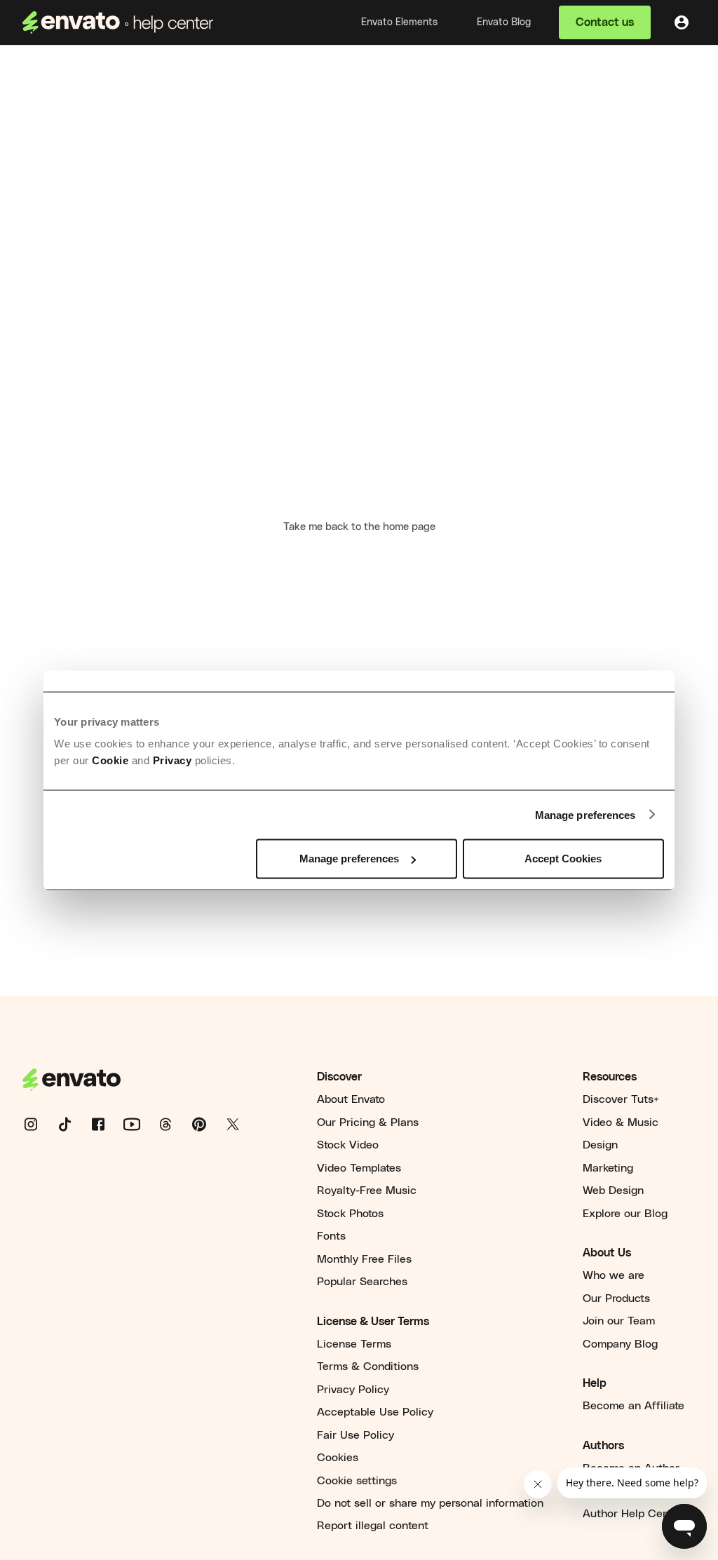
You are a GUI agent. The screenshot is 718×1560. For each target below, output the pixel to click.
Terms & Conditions (368, 1366)
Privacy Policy (353, 1389)
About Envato (351, 1099)
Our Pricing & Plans (368, 1122)
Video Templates (359, 1168)
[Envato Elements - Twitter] (241, 1124)
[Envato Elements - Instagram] (39, 1124)
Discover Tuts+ (621, 1099)
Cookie (110, 760)
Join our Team (619, 1321)
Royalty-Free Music (366, 1190)
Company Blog (620, 1344)
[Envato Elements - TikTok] (73, 1124)
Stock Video (348, 1145)
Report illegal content (372, 1525)
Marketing (608, 1168)
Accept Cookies (563, 858)
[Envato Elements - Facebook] (106, 1124)
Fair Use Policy (355, 1435)
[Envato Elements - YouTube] (140, 1124)
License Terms (354, 1344)
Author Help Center (633, 1513)
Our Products (616, 1298)
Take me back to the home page (359, 527)
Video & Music (620, 1122)
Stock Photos (350, 1213)
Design (600, 1145)
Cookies (337, 1457)
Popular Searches (362, 1281)
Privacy (172, 760)
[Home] (118, 22)
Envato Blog (504, 22)
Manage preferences (585, 814)
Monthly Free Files (364, 1259)
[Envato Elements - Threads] (174, 1124)
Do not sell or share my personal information (430, 1503)
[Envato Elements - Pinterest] (207, 1124)
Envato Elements (399, 22)
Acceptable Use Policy (375, 1412)
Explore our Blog (625, 1213)
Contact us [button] (605, 22)
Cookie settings (357, 1480)
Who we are (613, 1275)
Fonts (331, 1236)
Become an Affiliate (633, 1405)
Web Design (613, 1190)
